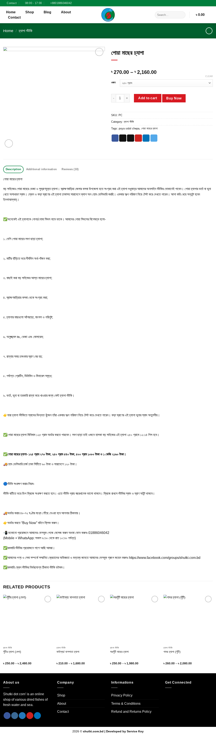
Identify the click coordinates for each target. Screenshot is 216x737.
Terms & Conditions (125, 703)
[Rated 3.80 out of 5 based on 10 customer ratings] (162, 65)
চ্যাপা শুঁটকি (25, 31)
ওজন (113, 82)
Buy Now (173, 98)
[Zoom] (9, 143)
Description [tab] (13, 169)
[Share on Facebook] (115, 138)
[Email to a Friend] (130, 138)
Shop (29, 12)
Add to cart (147, 98)
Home (11, 12)
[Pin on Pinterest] (138, 138)
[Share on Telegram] (154, 138)
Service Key (135, 731)
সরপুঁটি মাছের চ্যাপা (119, 651)
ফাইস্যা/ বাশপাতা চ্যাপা (68, 651)
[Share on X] (122, 138)
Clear (209, 76)
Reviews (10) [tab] (70, 169)
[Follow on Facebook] (206, 3)
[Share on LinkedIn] (146, 138)
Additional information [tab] (41, 169)
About (66, 12)
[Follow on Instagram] (210, 3)
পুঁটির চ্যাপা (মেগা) (12, 651)
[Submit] (181, 15)
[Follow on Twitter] (22, 715)
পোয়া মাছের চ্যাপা (149, 128)
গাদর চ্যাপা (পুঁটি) (172, 651)
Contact (14, 17)
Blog (47, 12)
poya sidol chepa (129, 128)
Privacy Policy (121, 695)
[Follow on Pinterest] (29, 715)
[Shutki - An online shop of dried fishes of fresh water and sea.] (108, 14)
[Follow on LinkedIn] (37, 715)
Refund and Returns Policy (131, 711)
